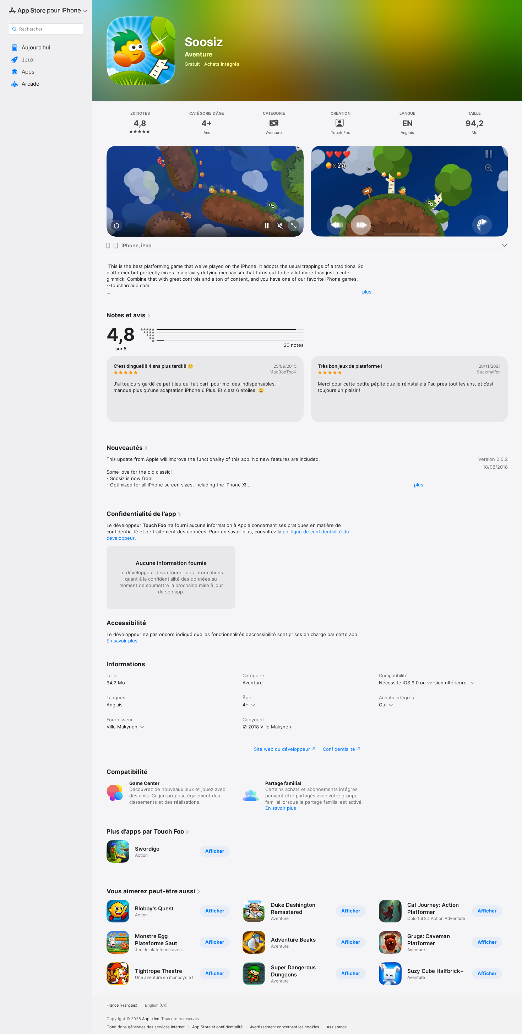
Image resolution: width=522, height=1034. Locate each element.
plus (366, 292)
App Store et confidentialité (217, 1027)
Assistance (337, 1027)
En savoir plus (122, 640)
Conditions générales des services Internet (146, 1027)
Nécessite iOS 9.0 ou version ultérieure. (423, 682)
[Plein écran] (293, 226)
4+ (246, 704)
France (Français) (122, 1005)
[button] (46, 47)
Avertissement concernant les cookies (284, 1027)
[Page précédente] (99, 191)
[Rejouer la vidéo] (116, 226)
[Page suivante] (515, 191)
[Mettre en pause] (266, 226)
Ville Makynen (122, 726)
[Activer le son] (280, 226)
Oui (382, 704)
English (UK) (156, 1005)
